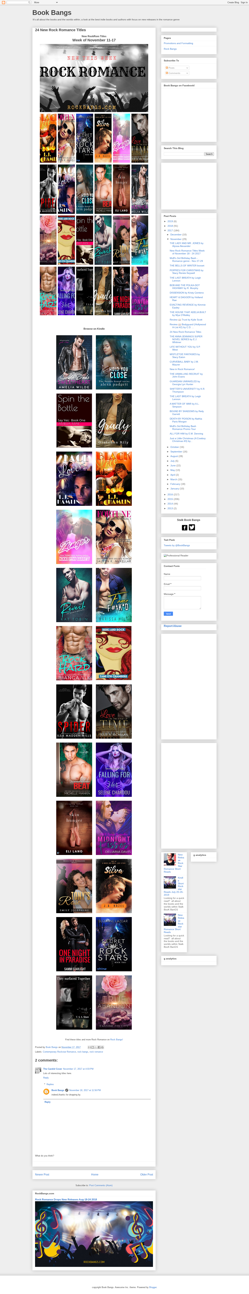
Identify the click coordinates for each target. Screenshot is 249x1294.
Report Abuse (173, 625)
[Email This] (89, 1047)
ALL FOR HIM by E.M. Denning (186, 433)
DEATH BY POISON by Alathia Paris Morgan (186, 420)
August (174, 456)
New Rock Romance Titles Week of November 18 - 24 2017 (187, 252)
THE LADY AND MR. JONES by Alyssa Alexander (186, 244)
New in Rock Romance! (182, 369)
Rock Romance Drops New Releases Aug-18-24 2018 (66, 1199)
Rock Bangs (170, 48)
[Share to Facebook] (99, 1047)
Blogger (153, 1287)
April (173, 474)
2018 (171, 226)
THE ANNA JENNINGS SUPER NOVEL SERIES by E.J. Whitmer (186, 339)
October (175, 447)
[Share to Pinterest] (102, 1047)
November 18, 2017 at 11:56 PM (85, 1090)
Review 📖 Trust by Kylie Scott (186, 319)
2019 (171, 221)
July (172, 461)
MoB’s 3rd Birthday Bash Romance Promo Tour (183, 427)
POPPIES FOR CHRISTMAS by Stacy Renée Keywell (186, 272)
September (176, 451)
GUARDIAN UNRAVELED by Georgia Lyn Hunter (185, 383)
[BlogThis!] (92, 1047)
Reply (46, 1077)
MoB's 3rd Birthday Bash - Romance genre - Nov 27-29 (186, 259)
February (175, 484)
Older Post (146, 1174)
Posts (171, 67)
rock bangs (82, 1051)
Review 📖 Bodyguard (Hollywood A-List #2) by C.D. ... (188, 326)
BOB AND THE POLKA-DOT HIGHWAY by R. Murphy (185, 286)
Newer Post (42, 1174)
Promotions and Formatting (178, 43)
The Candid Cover (52, 1069)
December (176, 234)
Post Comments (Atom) (100, 1185)
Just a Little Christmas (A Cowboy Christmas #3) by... (188, 440)
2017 (171, 230)
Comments (174, 73)
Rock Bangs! (116, 1039)
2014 (171, 503)
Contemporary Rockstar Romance (59, 1051)
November (176, 239)
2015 (171, 499)
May (173, 470)
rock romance (96, 1051)
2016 (171, 494)
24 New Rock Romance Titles (185, 331)
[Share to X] (96, 1047)
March (174, 479)
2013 (171, 508)
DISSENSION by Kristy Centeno (187, 292)
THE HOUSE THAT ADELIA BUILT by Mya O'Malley (188, 313)
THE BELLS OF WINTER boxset (187, 265)
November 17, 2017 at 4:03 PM (78, 1069)
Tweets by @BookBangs (177, 545)
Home (94, 1174)
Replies (50, 1084)
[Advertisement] (189, 686)
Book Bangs (51, 12)
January (175, 488)
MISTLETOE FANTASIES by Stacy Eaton (185, 355)
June (173, 465)
